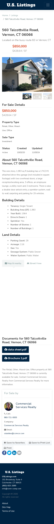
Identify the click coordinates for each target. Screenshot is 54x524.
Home (5, 15)
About (5, 503)
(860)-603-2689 (9, 485)
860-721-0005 (10, 417)
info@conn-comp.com (11, 488)
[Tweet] (9, 452)
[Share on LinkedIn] (14, 452)
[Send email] (19, 452)
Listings (14, 15)
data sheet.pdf (16, 349)
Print (9, 447)
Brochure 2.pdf (17, 358)
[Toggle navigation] (48, 5)
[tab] (13, 263)
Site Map (6, 507)
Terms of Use (8, 511)
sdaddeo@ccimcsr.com (14, 433)
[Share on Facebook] (4, 452)
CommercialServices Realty (26, 405)
